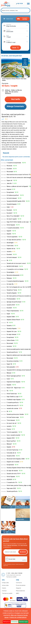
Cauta (14, 48)
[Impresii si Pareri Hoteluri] (23, 515)
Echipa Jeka (5, 582)
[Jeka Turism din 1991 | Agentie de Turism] (5, 6)
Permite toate (23, 622)
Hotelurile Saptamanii (7, 506)
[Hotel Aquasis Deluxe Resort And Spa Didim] (15, 77)
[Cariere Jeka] (8, 527)
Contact (4, 590)
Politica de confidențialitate (18, 617)
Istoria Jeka (5, 585)
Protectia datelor (20, 585)
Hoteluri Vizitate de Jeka (22, 506)
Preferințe (14, 622)
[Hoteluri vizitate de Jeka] (23, 502)
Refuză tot (6, 622)
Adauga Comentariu (15, 106)
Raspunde (6, 153)
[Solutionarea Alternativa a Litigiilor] (15, 607)
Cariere (4, 588)
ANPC (17, 593)
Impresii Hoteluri (20, 519)
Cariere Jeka (5, 531)
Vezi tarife (15, 99)
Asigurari (18, 588)
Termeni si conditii (11, 577)
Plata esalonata (20, 590)
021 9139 (20, 3)
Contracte (19, 582)
